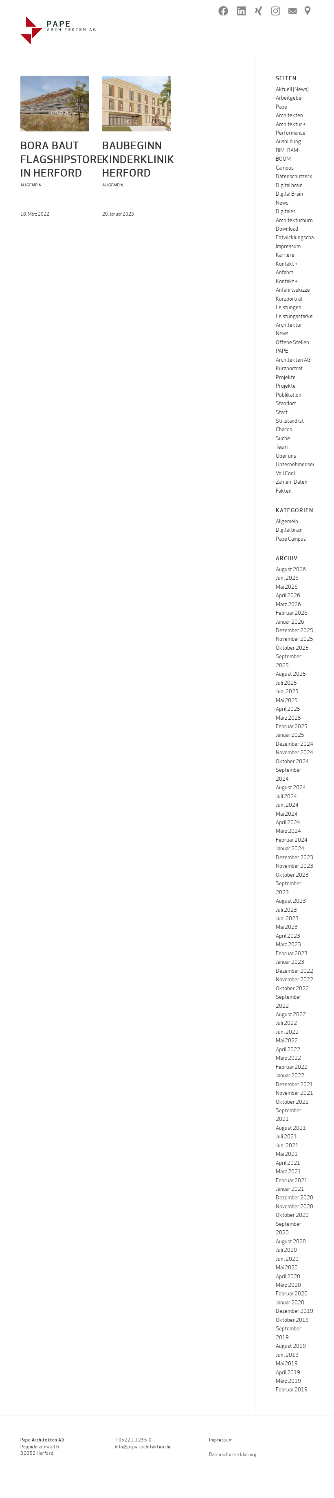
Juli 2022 (286, 1023)
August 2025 (291, 674)
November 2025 (294, 639)
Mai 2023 (287, 927)
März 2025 (288, 718)
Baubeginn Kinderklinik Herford (138, 160)
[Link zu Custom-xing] (258, 11)
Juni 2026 (287, 578)
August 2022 (291, 1015)
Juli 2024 (286, 796)
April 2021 (288, 1163)
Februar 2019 (292, 1390)
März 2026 (288, 604)
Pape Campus (291, 539)
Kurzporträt (289, 299)
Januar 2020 (290, 1303)
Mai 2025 (287, 700)
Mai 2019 (287, 1364)
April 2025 (288, 709)
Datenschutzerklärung (301, 176)
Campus (285, 168)
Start (282, 412)
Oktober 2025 (292, 648)
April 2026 (288, 595)
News (282, 333)
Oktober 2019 (292, 1320)
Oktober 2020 (292, 1215)
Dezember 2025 (294, 630)
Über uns (286, 456)
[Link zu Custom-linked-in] (241, 11)
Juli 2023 (286, 910)
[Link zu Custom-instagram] (275, 11)
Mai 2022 (287, 1041)
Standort (286, 403)
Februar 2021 (292, 1181)
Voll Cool (285, 473)
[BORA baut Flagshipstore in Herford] (54, 103)
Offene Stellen (292, 342)
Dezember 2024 (294, 744)
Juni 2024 (287, 805)
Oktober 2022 (292, 988)
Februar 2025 (292, 726)
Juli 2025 (286, 683)
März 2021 (288, 1172)
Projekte (286, 377)
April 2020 (288, 1277)
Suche (283, 438)
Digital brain (289, 185)
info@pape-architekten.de (143, 1447)
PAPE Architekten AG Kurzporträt (293, 360)
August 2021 (291, 1128)
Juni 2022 (287, 1032)
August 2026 (291, 569)
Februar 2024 (292, 840)
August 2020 (291, 1242)
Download (287, 229)
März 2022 (288, 1058)
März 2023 (288, 945)
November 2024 (294, 753)
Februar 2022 (292, 1067)
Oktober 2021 (292, 1102)
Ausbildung (288, 141)
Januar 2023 (290, 962)
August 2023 (291, 901)
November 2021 (294, 1093)
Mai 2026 (287, 587)
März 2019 (288, 1381)
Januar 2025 (290, 735)
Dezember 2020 (294, 1198)
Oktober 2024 (292, 761)
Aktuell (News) (292, 89)
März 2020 (288, 1285)
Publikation (288, 395)
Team (282, 447)
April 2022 (288, 1050)
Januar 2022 (290, 1076)
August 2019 (291, 1346)
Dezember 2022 (294, 971)
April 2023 (288, 936)
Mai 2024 (287, 814)
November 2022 (294, 980)
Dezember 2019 (294, 1311)
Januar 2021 (290, 1189)
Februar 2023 (292, 953)
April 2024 (288, 822)
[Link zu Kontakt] (293, 11)
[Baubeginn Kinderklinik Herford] (136, 103)
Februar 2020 (292, 1294)
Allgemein (31, 185)
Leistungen (288, 307)
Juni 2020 (287, 1259)
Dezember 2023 (294, 857)
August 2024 (291, 787)
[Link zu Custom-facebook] (223, 11)
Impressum (288, 246)
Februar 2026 (292, 613)
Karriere (285, 255)
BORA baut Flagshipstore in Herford (61, 160)
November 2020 (294, 1207)
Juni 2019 (287, 1355)
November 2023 (294, 866)
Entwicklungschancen (300, 237)
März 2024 (288, 831)
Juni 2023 (287, 919)
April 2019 (288, 1373)
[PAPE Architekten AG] (58, 30)
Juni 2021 (287, 1146)
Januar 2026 (290, 622)
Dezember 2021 (294, 1084)
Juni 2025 (287, 691)
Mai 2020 (287, 1268)
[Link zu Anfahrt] (307, 11)
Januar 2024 (290, 849)
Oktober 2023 (292, 875)
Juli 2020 (286, 1250)
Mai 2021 (287, 1154)
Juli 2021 (286, 1137)
